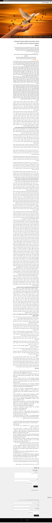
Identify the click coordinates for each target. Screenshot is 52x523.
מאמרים (7, 0)
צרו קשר (2, 0)
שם (37, 479)
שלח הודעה (36, 515)
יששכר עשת (35, 52)
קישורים (4, 0)
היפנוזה (27, 521)
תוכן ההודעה (37, 508)
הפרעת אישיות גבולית (24, 521)
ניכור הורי (29, 521)
